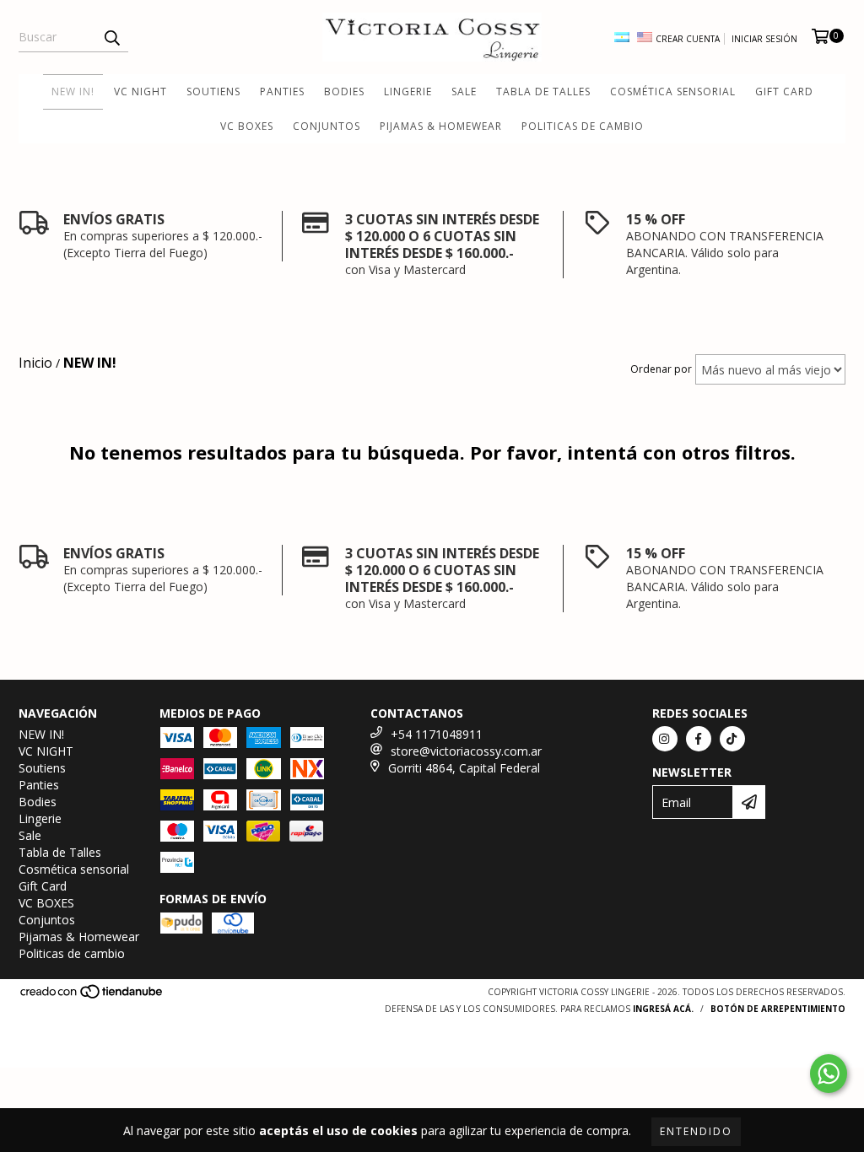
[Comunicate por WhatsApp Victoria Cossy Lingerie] (828, 1073)
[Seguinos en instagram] (665, 738)
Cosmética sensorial (673, 91)
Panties (282, 91)
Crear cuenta (688, 39)
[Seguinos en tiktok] (732, 738)
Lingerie (408, 91)
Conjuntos (326, 126)
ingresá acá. (663, 1009)
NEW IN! (72, 91)
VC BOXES (246, 126)
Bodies (344, 91)
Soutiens (213, 91)
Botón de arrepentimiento (777, 1009)
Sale (464, 91)
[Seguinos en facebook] (698, 738)
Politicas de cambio (582, 126)
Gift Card (784, 91)
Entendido (696, 1131)
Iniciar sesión (764, 39)
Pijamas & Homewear (441, 126)
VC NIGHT (140, 91)
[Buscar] (111, 37)
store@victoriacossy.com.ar (466, 751)
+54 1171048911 (437, 734)
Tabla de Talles (543, 91)
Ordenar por (661, 369)
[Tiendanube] (92, 996)
